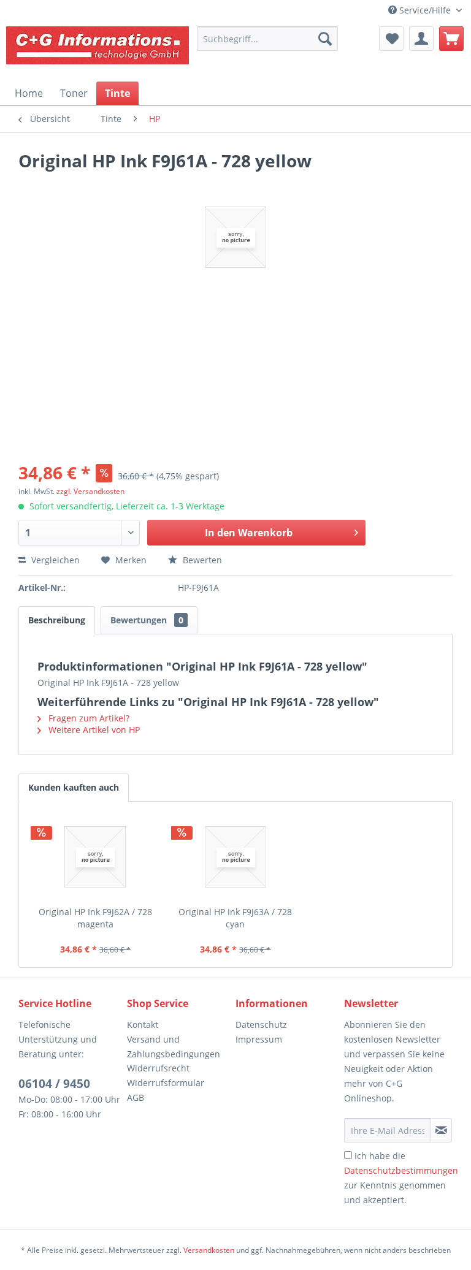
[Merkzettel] (391, 38)
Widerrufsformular (165, 1083)
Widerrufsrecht (158, 1068)
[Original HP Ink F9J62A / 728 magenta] (95, 857)
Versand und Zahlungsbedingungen (173, 1046)
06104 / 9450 (54, 1084)
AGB (135, 1097)
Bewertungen (146, 620)
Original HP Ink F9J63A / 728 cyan (235, 918)
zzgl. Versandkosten (90, 491)
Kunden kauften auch (73, 787)
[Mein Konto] (421, 38)
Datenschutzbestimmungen (401, 1170)
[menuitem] (267, 38)
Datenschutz (261, 1024)
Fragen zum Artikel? (87, 718)
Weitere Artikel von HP (93, 730)
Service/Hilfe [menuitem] (425, 10)
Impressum (259, 1039)
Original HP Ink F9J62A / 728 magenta (95, 918)
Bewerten (201, 560)
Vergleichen (54, 560)
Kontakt (142, 1024)
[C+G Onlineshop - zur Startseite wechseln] (98, 50)
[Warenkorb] (451, 38)
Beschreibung (56, 620)
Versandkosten (208, 1250)
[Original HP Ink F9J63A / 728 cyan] (236, 857)
